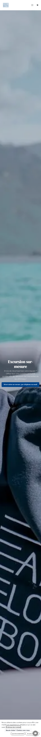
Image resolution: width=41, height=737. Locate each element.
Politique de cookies (13, 727)
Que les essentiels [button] (18, 733)
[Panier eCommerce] (37, 5)
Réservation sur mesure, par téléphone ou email (20, 384)
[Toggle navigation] (32, 5)
